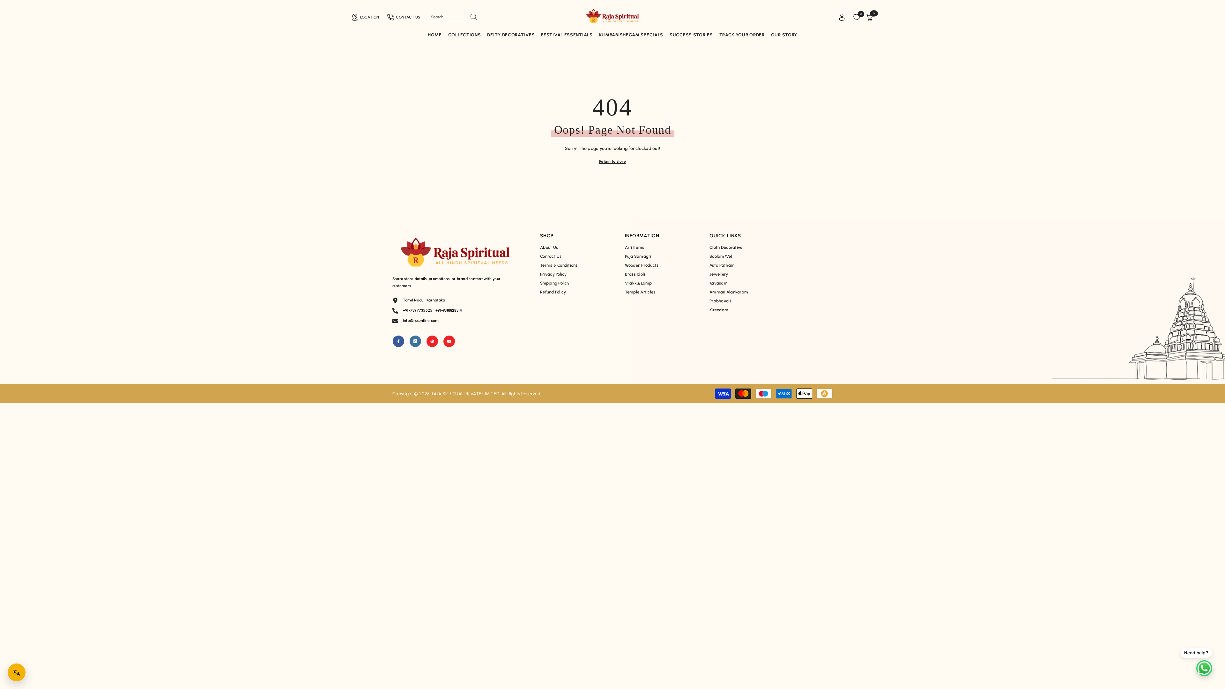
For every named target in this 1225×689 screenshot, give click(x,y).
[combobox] (447, 17)
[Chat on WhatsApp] (1204, 668)
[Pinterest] (432, 341)
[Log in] (842, 17)
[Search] (453, 17)
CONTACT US (408, 17)
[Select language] (17, 672)
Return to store (612, 161)
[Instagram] (415, 341)
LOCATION (369, 17)
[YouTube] (449, 341)
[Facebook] (398, 341)
